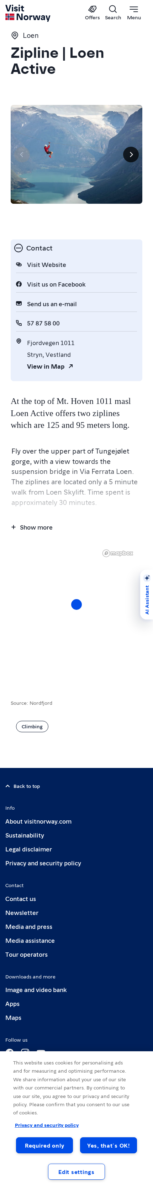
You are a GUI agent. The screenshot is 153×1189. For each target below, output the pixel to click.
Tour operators (26, 954)
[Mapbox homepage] (117, 553)
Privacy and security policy (43, 863)
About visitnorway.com (38, 821)
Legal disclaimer (28, 849)
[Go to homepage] (28, 13)
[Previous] (22, 154)
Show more (36, 527)
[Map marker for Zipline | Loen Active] (76, 604)
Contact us (20, 898)
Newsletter (21, 912)
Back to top (27, 786)
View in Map (45, 366)
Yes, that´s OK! (108, 1145)
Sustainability (24, 835)
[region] (76, 612)
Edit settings (76, 1171)
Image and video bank (36, 989)
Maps (13, 1017)
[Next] (131, 154)
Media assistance (30, 940)
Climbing (32, 726)
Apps (12, 1003)
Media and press (28, 926)
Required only (44, 1145)
